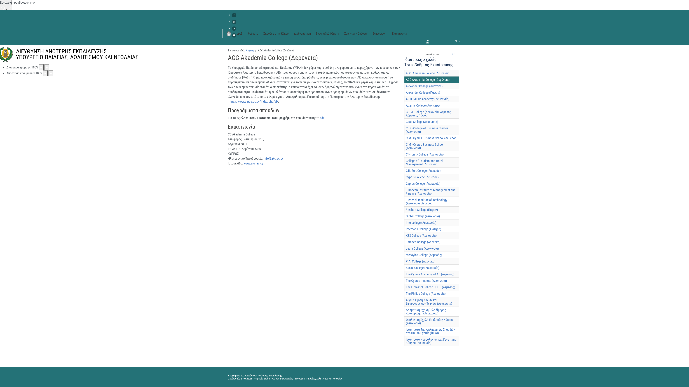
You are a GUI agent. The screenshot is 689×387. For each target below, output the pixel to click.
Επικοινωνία (399, 33)
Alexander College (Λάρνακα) (424, 86)
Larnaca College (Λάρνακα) (423, 242)
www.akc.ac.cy (253, 163)
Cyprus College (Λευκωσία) (423, 183)
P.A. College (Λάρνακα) (420, 261)
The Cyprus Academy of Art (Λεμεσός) (430, 274)
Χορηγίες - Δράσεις (355, 33)
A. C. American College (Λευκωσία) (428, 73)
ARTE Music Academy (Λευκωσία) (427, 99)
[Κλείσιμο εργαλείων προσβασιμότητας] (9, 8)
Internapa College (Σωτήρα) (423, 229)
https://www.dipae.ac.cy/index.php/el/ (253, 101)
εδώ (322, 118)
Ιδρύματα (252, 33)
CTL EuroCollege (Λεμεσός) (423, 171)
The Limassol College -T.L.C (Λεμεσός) (430, 287)
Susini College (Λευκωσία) (422, 268)
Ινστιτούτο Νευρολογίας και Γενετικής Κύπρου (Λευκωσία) (431, 341)
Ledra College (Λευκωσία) (422, 248)
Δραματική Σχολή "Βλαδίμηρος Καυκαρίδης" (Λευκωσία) (426, 311)
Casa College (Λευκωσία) (422, 122)
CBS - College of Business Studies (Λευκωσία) (427, 129)
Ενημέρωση (379, 33)
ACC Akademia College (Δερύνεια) (428, 80)
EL (456, 41)
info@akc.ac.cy (273, 158)
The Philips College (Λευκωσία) (426, 293)
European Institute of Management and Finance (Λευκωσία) (431, 191)
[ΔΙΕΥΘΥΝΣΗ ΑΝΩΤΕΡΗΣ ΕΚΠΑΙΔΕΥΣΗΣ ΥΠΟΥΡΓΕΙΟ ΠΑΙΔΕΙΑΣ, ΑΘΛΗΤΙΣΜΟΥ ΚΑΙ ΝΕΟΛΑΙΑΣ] (118, 64)
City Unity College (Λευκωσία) (425, 154)
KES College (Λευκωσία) (421, 235)
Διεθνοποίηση (302, 33)
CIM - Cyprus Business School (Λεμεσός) (432, 138)
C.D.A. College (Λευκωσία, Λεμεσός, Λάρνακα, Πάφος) (429, 113)
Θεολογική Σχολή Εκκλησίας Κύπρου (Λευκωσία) (430, 321)
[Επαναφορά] (3, 8)
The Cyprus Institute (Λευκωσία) (426, 281)
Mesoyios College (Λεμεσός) (424, 255)
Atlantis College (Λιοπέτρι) (423, 105)
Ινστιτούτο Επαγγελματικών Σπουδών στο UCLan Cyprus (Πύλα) (430, 331)
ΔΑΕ (239, 33)
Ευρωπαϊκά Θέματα (327, 33)
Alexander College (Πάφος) (423, 92)
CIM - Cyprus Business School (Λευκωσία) (425, 146)
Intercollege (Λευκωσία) (421, 222)
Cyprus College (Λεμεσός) (422, 177)
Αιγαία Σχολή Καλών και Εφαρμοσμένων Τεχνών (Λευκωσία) (429, 301)
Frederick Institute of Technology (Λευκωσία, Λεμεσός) (426, 201)
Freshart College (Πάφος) (422, 210)
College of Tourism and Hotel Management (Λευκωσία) (424, 162)
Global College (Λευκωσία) (423, 216)
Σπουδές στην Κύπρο (276, 33)
